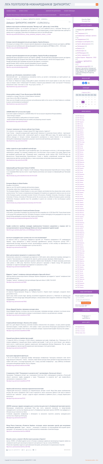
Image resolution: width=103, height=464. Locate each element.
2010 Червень (80, 180)
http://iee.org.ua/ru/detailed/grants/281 (17, 48)
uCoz (97, 460)
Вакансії (79, 48)
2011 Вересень (80, 210)
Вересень (17, 19)
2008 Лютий (80, 126)
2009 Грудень (80, 168)
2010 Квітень (80, 176)
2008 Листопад (80, 142)
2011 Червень (80, 204)
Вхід (89, 21)
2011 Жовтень (80, 212)
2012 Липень (80, 228)
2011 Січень (80, 194)
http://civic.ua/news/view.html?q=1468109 (18, 431)
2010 (13, 19)
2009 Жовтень (80, 164)
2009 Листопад (80, 166)
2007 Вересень (80, 115)
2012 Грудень (80, 236)
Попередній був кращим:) (83, 301)
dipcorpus (29, 450)
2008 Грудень (80, 144)
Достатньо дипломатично (83, 299)
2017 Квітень (80, 273)
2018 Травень (80, 285)
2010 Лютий (80, 172)
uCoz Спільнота (81, 328)
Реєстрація (84, 21)
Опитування (80, 46)
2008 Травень (80, 132)
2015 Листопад (80, 265)
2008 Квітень (80, 130)
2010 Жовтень (80, 188)
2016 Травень (80, 267)
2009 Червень (80, 156)
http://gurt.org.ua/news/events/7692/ (16, 247)
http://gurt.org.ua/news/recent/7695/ (16, 282)
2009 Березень (80, 150)
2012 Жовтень (80, 234)
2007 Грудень (80, 121)
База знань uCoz (81, 332)
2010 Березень (80, 174)
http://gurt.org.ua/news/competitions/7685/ (18, 330)
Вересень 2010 (86, 92)
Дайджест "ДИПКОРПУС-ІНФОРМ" (83, 62)
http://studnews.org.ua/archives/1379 (16, 104)
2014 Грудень (80, 259)
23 (86, 104)
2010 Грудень (80, 192)
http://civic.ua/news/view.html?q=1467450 (18, 446)
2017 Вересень (80, 279)
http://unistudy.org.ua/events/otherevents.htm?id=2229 (21, 175)
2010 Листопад (80, 190)
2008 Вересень (80, 138)
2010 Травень (80, 178)
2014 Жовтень (80, 255)
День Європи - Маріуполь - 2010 (86, 57)
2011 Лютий (80, 196)
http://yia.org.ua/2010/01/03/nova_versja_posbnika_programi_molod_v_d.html (28, 34)
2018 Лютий (80, 281)
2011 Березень (80, 198)
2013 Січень (80, 238)
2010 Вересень (80, 186)
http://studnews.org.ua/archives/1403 (16, 121)
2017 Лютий (80, 271)
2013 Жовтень (80, 249)
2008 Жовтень (80, 140)
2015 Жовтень (80, 263)
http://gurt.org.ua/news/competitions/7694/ (18, 266)
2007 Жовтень (80, 117)
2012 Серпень (80, 230)
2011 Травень (80, 202)
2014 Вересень (80, 253)
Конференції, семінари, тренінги (86, 35)
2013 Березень (80, 242)
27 (77, 106)
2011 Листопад (80, 214)
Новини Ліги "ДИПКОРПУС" (14, 450)
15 (21, 19)
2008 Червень (80, 134)
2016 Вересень (80, 269)
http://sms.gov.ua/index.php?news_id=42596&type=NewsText (23, 230)
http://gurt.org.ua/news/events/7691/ (16, 301)
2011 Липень (80, 206)
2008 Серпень (80, 136)
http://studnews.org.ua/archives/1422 (16, 141)
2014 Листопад (80, 257)
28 (80, 106)
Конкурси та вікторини (83, 41)
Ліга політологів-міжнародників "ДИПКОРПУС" (38, 4)
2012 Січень (80, 218)
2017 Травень (80, 275)
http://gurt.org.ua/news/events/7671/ (16, 417)
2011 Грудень (80, 216)
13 (77, 102)
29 (83, 106)
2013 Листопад (80, 251)
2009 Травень (80, 154)
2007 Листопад (80, 119)
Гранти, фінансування (83, 44)
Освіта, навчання (82, 55)
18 (91, 102)
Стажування (80, 33)
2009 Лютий (80, 148)
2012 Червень (80, 226)
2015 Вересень (80, 261)
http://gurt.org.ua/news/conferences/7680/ (18, 365)
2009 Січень (80, 146)
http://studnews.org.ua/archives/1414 (16, 86)
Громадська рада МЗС (83, 66)
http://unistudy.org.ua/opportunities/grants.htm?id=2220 (22, 218)
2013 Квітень (80, 245)
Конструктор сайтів (90, 460)
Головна (8, 19)
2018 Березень (80, 283)
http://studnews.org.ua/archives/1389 (16, 160)
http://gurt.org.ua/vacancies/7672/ (15, 398)
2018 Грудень (80, 287)
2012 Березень (80, 222)
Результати (78, 304)
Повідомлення (81, 39)
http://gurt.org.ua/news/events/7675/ (16, 348)
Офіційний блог (80, 326)
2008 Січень (80, 123)
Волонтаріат (80, 50)
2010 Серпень (80, 184)
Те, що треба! (80, 297)
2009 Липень (80, 158)
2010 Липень (80, 182)
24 (88, 104)
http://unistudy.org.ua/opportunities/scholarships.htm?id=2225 (23, 202)
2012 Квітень (80, 224)
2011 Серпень (80, 208)
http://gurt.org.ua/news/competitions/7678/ (18, 381)
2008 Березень (80, 128)
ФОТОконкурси (81, 53)
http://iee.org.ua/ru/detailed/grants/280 (17, 67)
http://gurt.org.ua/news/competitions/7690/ (18, 315)
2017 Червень (80, 277)
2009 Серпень (80, 160)
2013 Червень (80, 247)
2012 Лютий (80, 220)
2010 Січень (80, 170)
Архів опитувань (86, 304)
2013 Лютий (80, 240)
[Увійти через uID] (83, 83)
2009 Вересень (80, 162)
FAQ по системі (81, 330)
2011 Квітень (80, 200)
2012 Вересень (80, 232)
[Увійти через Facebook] (86, 83)
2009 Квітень (80, 152)
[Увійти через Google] (88, 83)
